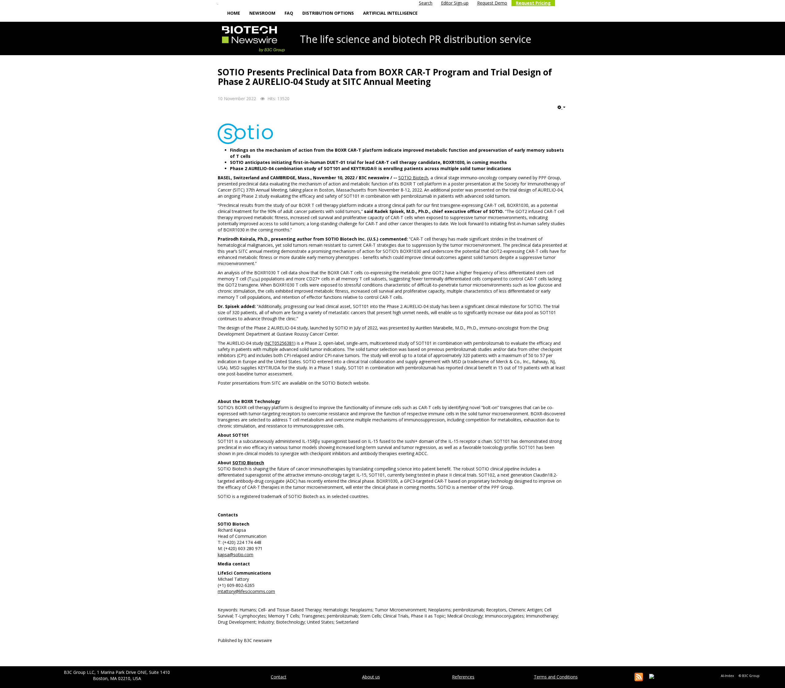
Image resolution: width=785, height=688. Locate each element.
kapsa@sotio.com (235, 554)
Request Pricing (533, 3)
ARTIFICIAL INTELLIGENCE (390, 13)
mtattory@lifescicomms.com (246, 591)
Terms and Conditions (556, 677)
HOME (233, 13)
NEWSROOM (262, 13)
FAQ (289, 13)
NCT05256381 (280, 343)
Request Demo (492, 3)
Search (425, 3)
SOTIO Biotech (413, 178)
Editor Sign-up (455, 3)
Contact (278, 677)
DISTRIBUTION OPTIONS (328, 13)
